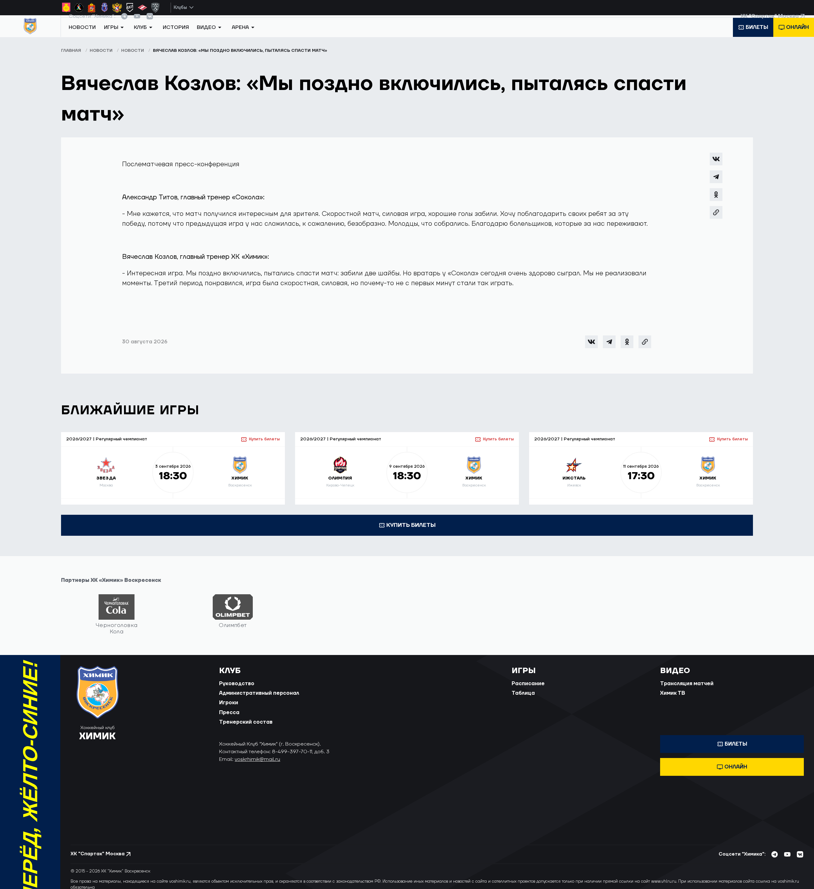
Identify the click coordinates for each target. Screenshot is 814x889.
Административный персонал (259, 699)
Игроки (228, 709)
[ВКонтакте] (716, 165)
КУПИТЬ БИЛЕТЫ (411, 531)
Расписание (528, 689)
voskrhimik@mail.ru (257, 765)
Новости (82, 36)
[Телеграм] (716, 182)
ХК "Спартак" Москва (770, 22)
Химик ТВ (672, 699)
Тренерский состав (245, 728)
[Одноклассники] (716, 200)
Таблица (523, 699)
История (176, 36)
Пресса (229, 718)
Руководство (236, 689)
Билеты (757, 36)
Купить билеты (264, 445)
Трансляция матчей (687, 689)
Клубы (180, 7)
